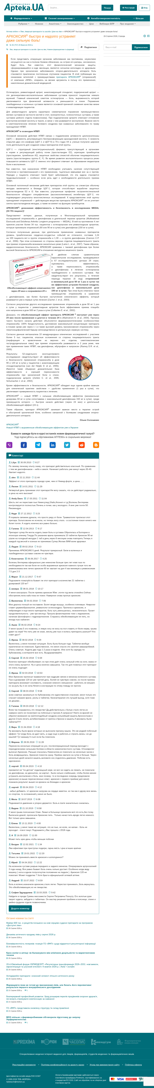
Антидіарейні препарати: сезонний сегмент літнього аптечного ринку (40, 976)
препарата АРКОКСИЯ (68, 77)
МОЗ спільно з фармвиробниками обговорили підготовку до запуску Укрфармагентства (43, 1018)
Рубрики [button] (22, 24)
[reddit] (82, 444)
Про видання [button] (127, 24)
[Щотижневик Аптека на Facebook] (148, 36)
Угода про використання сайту (105, 1064)
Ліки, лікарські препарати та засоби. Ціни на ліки (28, 49)
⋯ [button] (138, 18)
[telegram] (38, 444)
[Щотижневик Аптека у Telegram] (144, 36)
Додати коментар (20, 908)
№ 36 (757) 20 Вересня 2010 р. (21, 45)
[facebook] (24, 444)
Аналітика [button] (54, 24)
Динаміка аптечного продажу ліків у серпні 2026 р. (31, 934)
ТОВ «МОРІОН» (24, 1079)
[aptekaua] (96, 444)
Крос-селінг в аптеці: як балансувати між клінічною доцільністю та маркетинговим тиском (50, 954)
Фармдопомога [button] (21, 18)
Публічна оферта (133, 1064)
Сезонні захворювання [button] (60, 18)
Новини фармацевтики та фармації (60, 49)
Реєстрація (129, 8)
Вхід (145, 8)
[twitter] (67, 444)
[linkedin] (53, 444)
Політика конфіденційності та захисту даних (62, 1064)
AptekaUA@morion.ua (15, 1082)
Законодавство (75, 24)
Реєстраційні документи (24, 1064)
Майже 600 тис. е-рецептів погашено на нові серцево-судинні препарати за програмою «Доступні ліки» (49, 924)
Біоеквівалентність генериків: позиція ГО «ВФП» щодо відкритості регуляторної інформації (51, 943)
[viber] (9, 444)
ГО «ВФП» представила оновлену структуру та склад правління (37, 1008)
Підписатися (141, 47)
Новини (39, 24)
